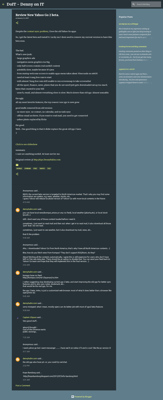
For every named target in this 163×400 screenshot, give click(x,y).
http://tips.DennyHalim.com (47, 159)
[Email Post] (17, 166)
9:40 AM (26, 238)
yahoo (42, 168)
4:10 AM (26, 202)
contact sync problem (37, 31)
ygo (48, 168)
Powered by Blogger (83, 397)
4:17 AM (26, 351)
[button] (17, 23)
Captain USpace (29, 317)
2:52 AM (26, 265)
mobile (19, 168)
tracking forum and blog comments (133, 47)
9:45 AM (26, 296)
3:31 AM (26, 380)
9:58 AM (26, 310)
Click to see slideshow (26, 144)
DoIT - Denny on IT (25, 4)
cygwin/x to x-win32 (127, 69)
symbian (28, 168)
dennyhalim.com (30, 209)
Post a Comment (23, 385)
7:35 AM (26, 337)
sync (35, 168)
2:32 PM (26, 366)
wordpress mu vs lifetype (128, 24)
